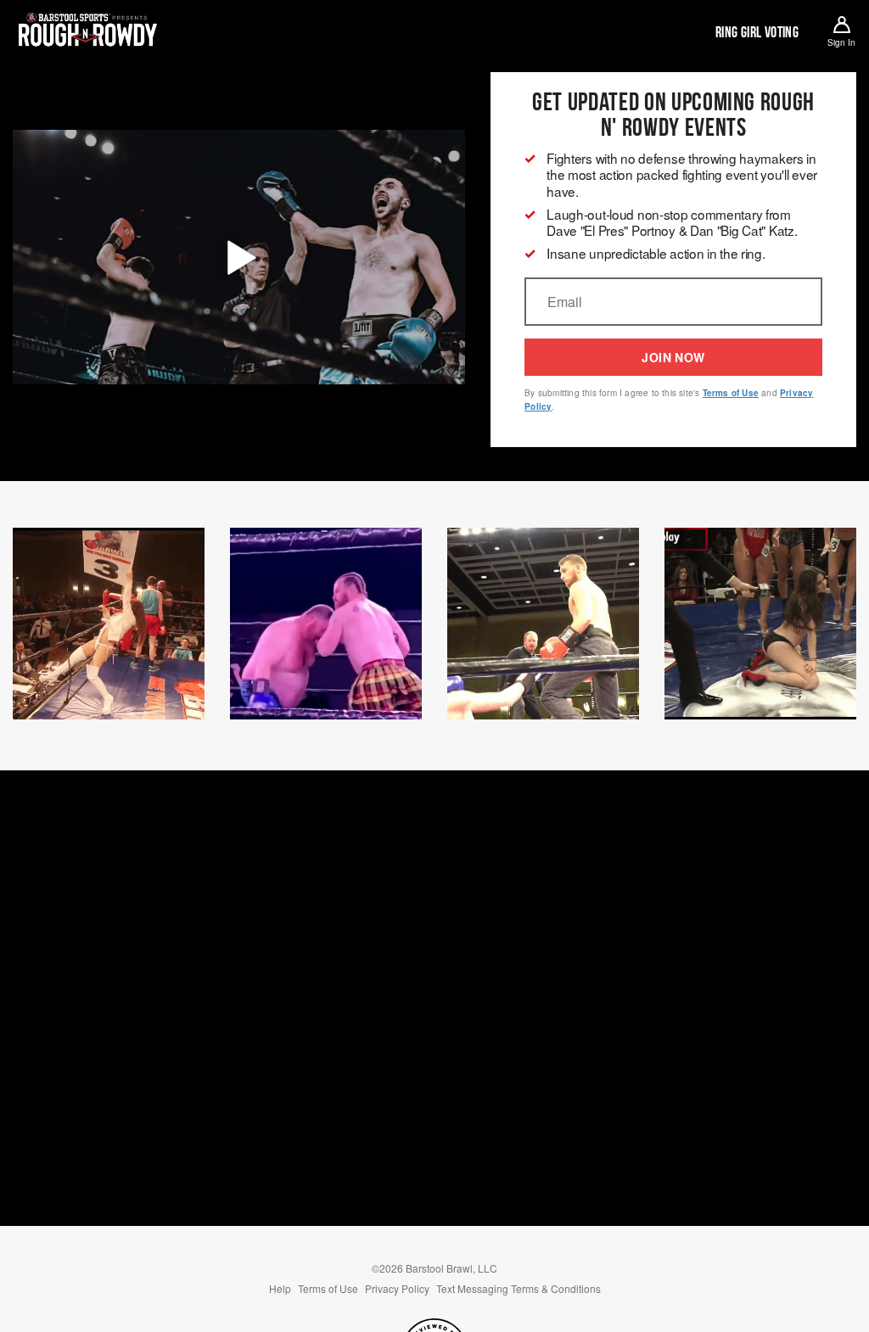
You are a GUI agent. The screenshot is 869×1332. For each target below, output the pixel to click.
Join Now (673, 357)
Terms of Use (731, 393)
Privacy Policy (397, 1288)
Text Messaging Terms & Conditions (518, 1288)
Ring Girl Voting (757, 32)
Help (280, 1288)
